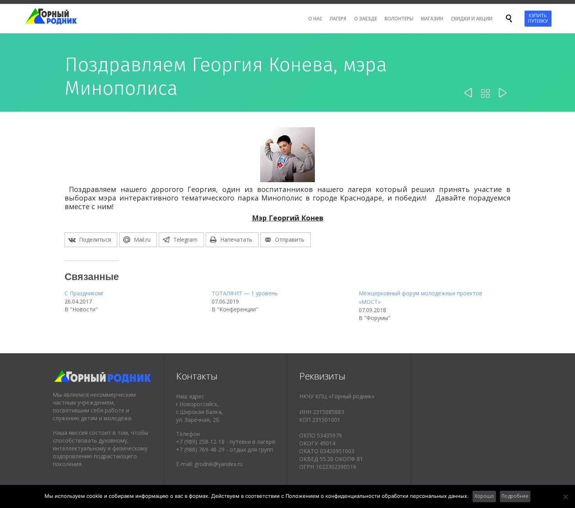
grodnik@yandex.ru (218, 464)
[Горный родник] (57, 16)
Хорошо (484, 496)
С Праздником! (84, 293)
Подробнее (514, 496)
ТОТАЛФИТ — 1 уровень (245, 293)
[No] (565, 497)
